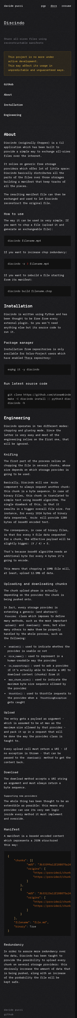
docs (54, 6)
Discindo (14, 22)
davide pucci (13, 6)
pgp (43, 6)
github (8, 1014)
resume (66, 6)
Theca (28, 358)
